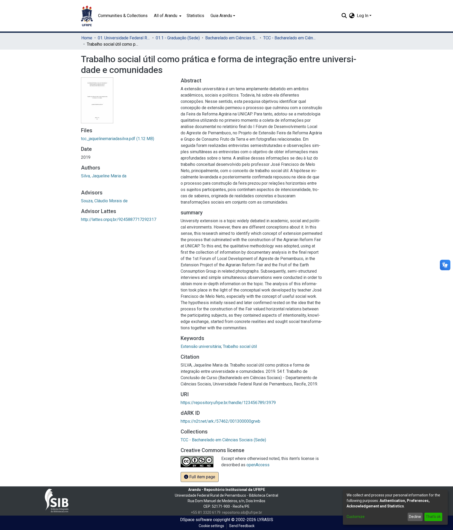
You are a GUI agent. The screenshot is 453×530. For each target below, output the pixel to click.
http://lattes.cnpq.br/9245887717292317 (118, 219)
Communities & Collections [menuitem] (123, 15)
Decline (415, 517)
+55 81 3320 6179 (205, 512)
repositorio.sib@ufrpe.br (242, 512)
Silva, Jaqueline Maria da (103, 175)
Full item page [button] (201, 476)
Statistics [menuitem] (195, 15)
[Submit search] (344, 16)
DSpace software (196, 519)
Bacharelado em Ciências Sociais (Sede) (231, 37)
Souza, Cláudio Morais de (104, 200)
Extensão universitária (201, 346)
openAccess (257, 464)
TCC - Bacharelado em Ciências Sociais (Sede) (289, 37)
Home (86, 37)
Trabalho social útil (240, 346)
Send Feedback (242, 526)
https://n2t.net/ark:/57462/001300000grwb (220, 421)
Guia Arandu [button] (221, 15)
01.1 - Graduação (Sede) (178, 37)
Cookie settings (211, 526)
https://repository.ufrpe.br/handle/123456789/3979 (228, 402)
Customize (356, 517)
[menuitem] (167, 15)
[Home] (87, 15)
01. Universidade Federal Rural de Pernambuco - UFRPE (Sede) (124, 37)
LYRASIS (265, 519)
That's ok (433, 517)
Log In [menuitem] (362, 15)
